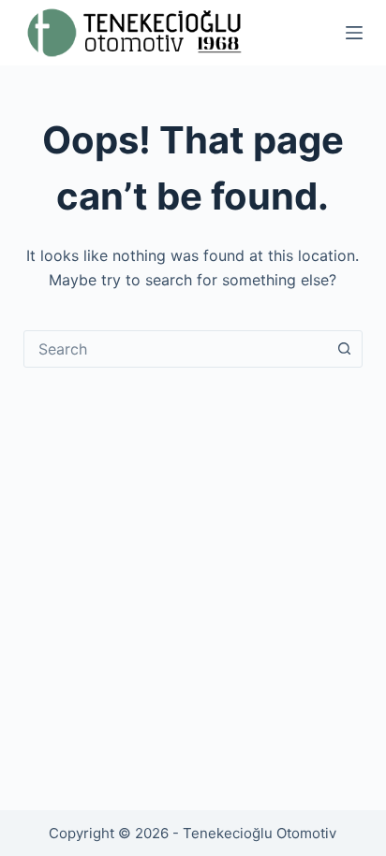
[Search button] (344, 349)
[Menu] (354, 32)
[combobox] (175, 349)
